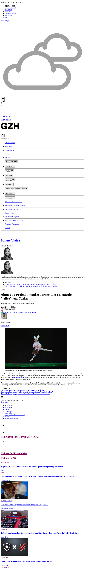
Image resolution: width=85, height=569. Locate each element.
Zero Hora (8, 146)
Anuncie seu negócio (12, 217)
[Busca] (3, 100)
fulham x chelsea (10, 13)
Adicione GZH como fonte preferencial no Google (19, 312)
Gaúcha (7, 154)
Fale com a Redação (11, 209)
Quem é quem (9, 213)
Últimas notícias (10, 143)
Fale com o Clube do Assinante (15, 205)
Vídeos (7, 157)
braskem (7, 11)
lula (6, 17)
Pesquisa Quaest (10, 8)
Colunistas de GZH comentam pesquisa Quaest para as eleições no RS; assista (30, 284)
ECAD (7, 228)
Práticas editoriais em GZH (14, 220)
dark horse (8, 10)
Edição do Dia (9, 150)
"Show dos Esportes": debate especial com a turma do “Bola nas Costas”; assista (31, 286)
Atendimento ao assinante (13, 202)
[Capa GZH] (42, 110)
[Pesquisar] (3, 135)
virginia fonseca (10, 15)
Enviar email (5, 326)
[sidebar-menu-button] (3, 98)
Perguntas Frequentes (12, 224)
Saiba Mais (4, 402)
